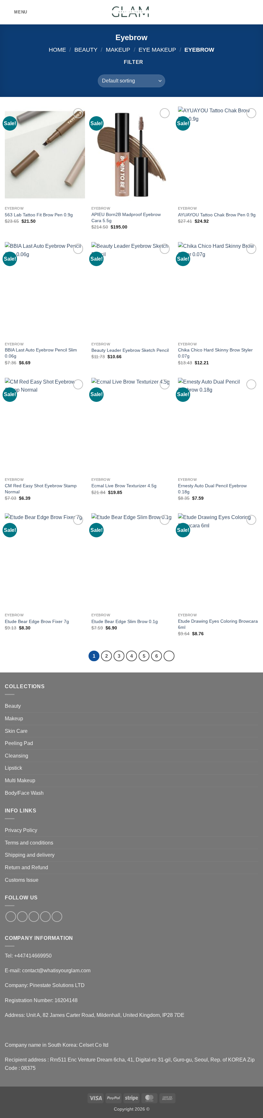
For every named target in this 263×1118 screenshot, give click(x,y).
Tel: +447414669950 (28, 955)
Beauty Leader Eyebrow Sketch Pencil (130, 350)
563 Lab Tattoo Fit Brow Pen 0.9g (39, 214)
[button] (16, 12)
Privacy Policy (21, 830)
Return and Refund (26, 867)
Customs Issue (21, 880)
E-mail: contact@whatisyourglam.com (47, 970)
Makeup (118, 49)
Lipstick (13, 768)
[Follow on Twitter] (34, 916)
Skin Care (16, 731)
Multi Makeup (20, 780)
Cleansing (16, 755)
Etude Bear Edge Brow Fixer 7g (37, 621)
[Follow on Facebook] (10, 916)
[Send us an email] (45, 916)
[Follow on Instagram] (22, 916)
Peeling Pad (19, 743)
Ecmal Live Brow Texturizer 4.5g (124, 485)
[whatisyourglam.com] (131, 12)
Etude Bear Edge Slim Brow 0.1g (124, 621)
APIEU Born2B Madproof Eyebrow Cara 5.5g (126, 217)
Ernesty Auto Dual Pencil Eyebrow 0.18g (212, 488)
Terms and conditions (29, 842)
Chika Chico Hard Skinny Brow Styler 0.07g (215, 353)
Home (57, 49)
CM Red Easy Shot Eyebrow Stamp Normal (41, 488)
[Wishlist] (233, 12)
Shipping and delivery (30, 855)
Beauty (86, 49)
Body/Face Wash (24, 793)
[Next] (169, 656)
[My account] (244, 12)
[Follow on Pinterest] (57, 916)
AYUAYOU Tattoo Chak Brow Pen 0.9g (217, 214)
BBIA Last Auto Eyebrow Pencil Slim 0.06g (41, 353)
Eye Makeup (157, 49)
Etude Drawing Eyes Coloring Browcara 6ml (218, 624)
